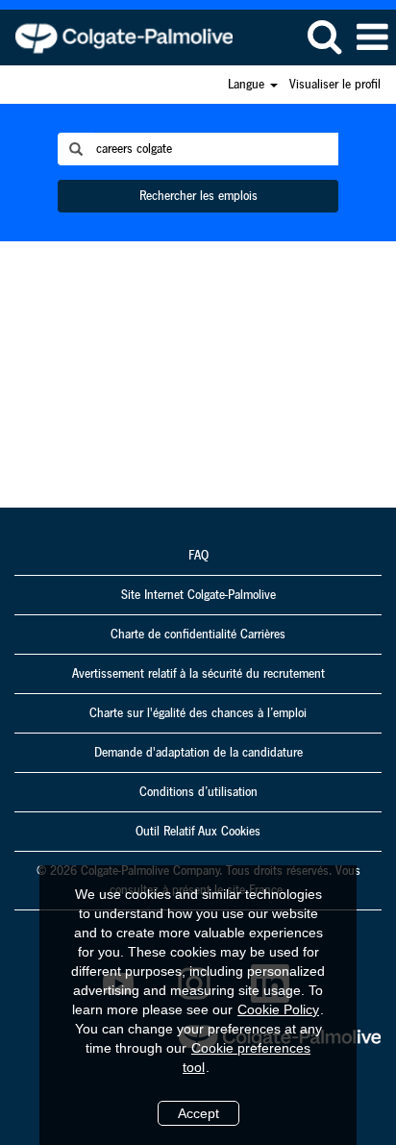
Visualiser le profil (335, 84)
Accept (198, 1113)
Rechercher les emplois (198, 196)
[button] (372, 37)
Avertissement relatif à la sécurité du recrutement (198, 674)
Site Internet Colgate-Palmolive (198, 595)
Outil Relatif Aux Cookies (198, 831)
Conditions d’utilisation (198, 792)
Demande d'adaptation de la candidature (198, 752)
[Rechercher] (324, 36)
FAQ (198, 555)
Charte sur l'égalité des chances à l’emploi (198, 713)
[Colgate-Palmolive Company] (117, 36)
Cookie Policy (278, 1009)
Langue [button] (248, 84)
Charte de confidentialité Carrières (198, 634)
